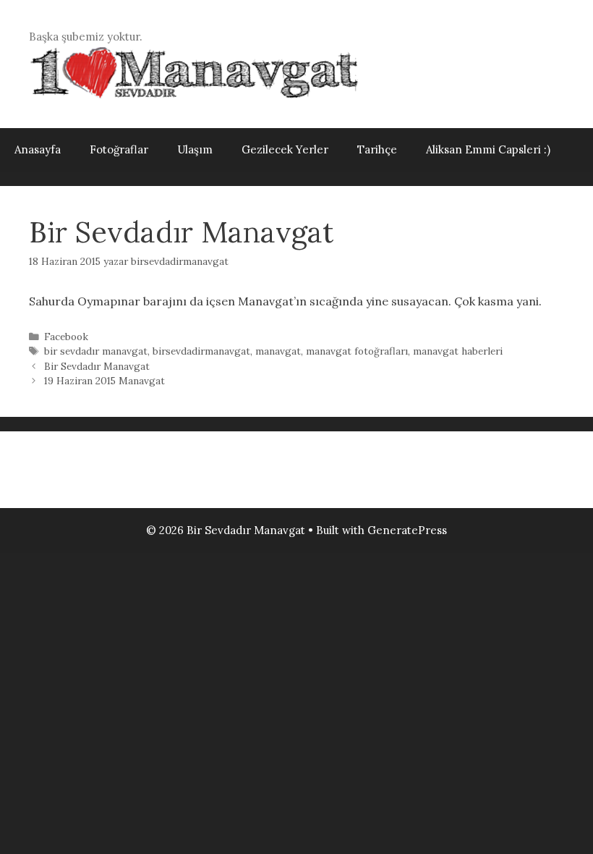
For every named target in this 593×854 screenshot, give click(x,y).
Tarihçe (377, 149)
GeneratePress (407, 530)
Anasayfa (37, 149)
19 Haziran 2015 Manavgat (104, 380)
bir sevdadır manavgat (96, 351)
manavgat (278, 351)
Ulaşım (195, 149)
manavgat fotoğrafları (357, 351)
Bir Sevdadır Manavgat (97, 366)
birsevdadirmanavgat (201, 351)
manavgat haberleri (458, 351)
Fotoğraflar (119, 149)
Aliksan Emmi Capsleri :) (488, 149)
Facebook (66, 336)
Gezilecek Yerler (285, 149)
